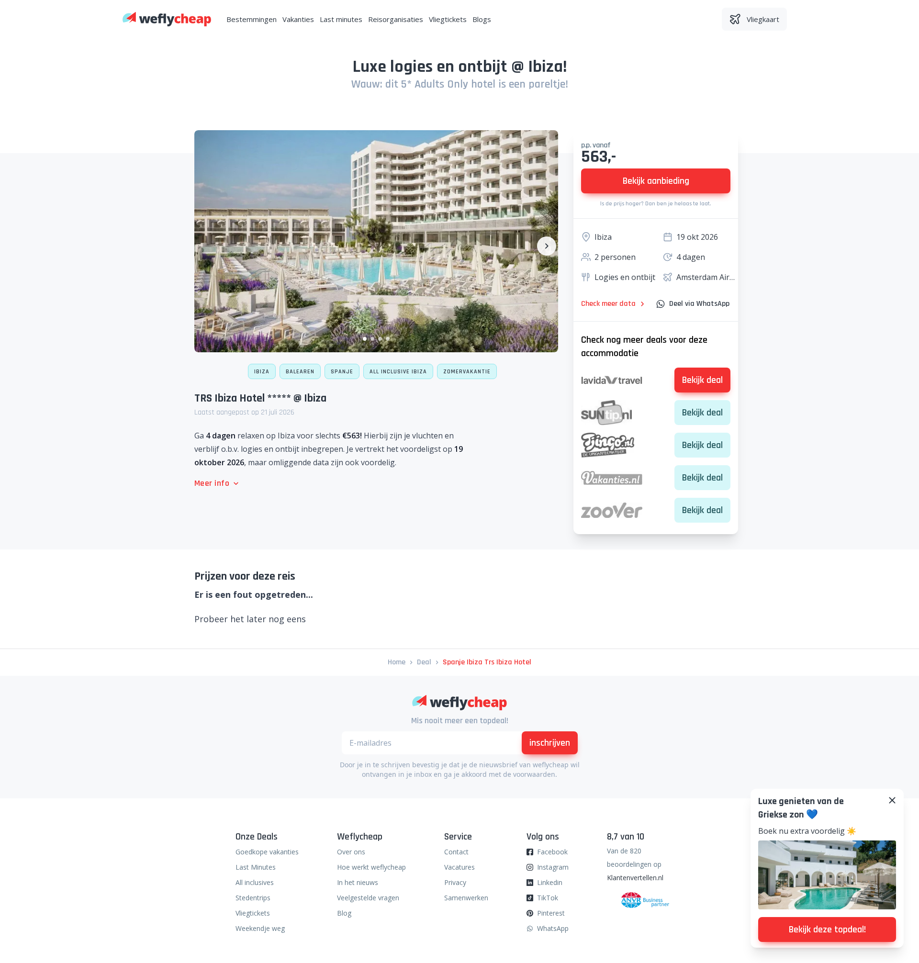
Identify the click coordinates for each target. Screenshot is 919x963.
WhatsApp (553, 928)
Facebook (552, 851)
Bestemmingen (251, 19)
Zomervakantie (467, 371)
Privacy (455, 882)
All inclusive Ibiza (398, 371)
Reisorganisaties (395, 19)
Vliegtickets (448, 19)
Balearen (300, 371)
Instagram (553, 867)
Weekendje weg (260, 928)
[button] (365, 339)
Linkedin (549, 882)
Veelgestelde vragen (368, 897)
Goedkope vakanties (267, 851)
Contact (456, 851)
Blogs (481, 19)
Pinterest (551, 913)
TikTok (547, 897)
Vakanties (298, 19)
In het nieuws (357, 882)
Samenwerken (466, 897)
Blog (344, 913)
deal (424, 662)
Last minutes (341, 19)
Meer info (211, 483)
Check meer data (608, 304)
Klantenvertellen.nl (635, 877)
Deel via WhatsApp (699, 304)
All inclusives (254, 882)
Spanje (342, 371)
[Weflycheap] (167, 19)
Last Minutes (255, 867)
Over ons (351, 851)
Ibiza (261, 371)
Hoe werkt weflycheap (371, 867)
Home (396, 662)
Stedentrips (252, 897)
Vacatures (459, 867)
